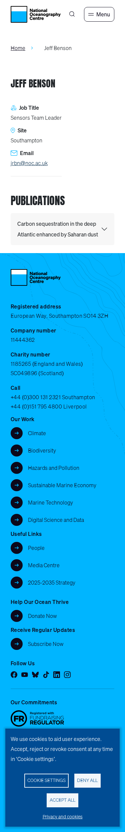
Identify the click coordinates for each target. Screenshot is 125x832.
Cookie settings (46, 780)
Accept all (62, 800)
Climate (37, 433)
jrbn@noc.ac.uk (29, 163)
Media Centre (44, 565)
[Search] (72, 14)
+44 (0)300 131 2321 (36, 397)
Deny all (87, 780)
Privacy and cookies (63, 817)
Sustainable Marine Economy (62, 485)
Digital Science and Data (56, 520)
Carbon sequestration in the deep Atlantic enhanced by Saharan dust (57, 229)
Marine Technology (50, 502)
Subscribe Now (46, 644)
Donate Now (42, 616)
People (36, 548)
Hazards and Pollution (53, 468)
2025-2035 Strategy (51, 582)
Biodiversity (42, 450)
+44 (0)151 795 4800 (36, 406)
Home (18, 48)
